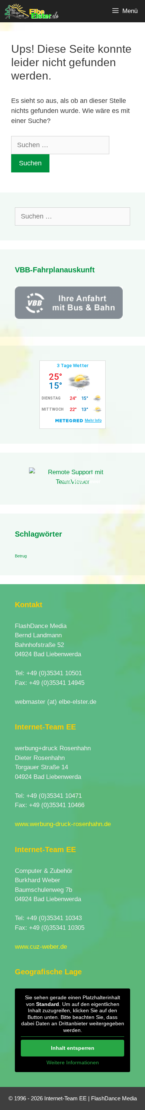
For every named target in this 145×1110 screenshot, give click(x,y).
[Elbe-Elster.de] (31, 11)
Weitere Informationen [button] (72, 1062)
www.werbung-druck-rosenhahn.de (63, 824)
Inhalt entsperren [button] (72, 1048)
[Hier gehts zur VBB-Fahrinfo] (69, 316)
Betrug (21, 556)
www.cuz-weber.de (41, 946)
